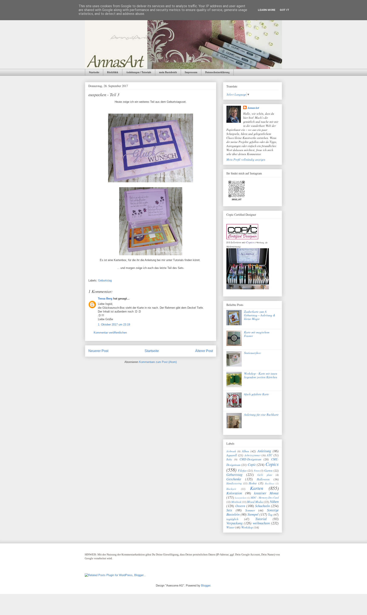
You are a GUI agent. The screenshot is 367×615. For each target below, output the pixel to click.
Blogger (205, 585)
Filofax (242, 470)
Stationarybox (252, 353)
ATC (269, 455)
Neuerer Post (98, 351)
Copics (250, 242)
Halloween (263, 479)
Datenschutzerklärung (217, 72)
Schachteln (262, 505)
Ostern (240, 505)
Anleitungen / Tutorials (138, 72)
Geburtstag (105, 280)
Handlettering (234, 483)
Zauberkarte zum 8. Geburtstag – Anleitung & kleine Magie (259, 315)
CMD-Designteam (250, 459)
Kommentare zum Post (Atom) (158, 362)
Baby (229, 459)
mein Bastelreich (168, 72)
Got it (284, 9)
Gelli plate (264, 475)
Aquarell (231, 455)
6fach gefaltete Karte (256, 394)
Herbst (253, 483)
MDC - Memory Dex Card (265, 497)
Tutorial (261, 518)
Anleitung (264, 450)
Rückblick (112, 72)
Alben (245, 451)
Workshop (247, 527)
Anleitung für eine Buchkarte (261, 414)
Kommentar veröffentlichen (110, 332)
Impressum (191, 72)
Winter (230, 527)
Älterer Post (204, 351)
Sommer (250, 510)
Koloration (234, 493)
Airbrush (231, 451)
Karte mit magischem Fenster (256, 334)
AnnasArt (253, 108)
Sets (229, 510)
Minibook (236, 502)
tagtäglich (232, 519)
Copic (252, 464)
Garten (268, 470)
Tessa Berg (105, 298)
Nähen (274, 501)
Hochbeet (269, 483)
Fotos (257, 470)
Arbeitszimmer (252, 455)
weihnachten (261, 523)
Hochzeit (231, 489)
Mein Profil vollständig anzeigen (245, 159)
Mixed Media (255, 502)
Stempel (252, 514)
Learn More (266, 9)
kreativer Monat (266, 493)
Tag (270, 514)
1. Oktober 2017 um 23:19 (114, 324)
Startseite (94, 72)
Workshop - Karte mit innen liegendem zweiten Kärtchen (260, 375)
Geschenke (233, 479)
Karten (256, 488)
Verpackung (234, 523)
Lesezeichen (240, 497)
